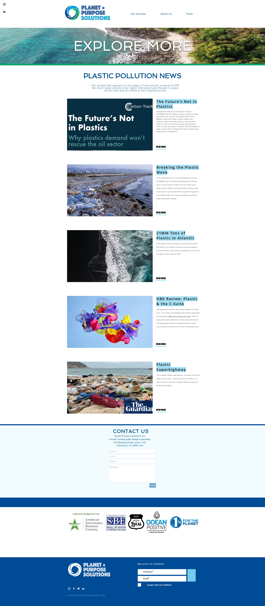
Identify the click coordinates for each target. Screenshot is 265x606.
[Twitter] (78, 588)
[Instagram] (4, 4)
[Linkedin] (4, 11)
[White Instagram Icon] (69, 588)
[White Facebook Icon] (73, 588)
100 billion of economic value (180, 316)
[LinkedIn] (83, 588)
